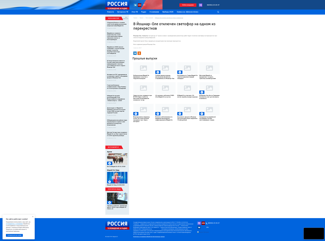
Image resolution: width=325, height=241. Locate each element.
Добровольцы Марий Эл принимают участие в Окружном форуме (141, 77)
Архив (109, 152)
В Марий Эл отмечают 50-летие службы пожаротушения (187, 96)
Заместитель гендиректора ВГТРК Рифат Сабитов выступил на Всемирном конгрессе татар (142, 98)
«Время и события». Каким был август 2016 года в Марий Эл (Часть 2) (117, 207)
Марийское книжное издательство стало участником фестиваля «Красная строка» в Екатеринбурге (114, 36)
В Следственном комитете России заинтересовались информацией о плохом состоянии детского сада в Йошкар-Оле (116, 64)
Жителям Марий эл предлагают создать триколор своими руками (207, 77)
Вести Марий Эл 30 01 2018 (116, 166)
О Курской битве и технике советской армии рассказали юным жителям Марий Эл (116, 24)
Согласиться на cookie (14, 235)
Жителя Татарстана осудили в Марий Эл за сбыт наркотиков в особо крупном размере (117, 134)
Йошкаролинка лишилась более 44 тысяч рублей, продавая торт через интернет (141, 119)
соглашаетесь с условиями (14, 223)
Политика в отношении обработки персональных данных (149, 236)
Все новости (125, 18)
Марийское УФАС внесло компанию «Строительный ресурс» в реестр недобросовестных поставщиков (115, 50)
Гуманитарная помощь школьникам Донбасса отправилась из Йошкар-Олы (164, 77)
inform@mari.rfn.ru (156, 229)
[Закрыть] (33, 217)
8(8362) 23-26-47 (213, 5)
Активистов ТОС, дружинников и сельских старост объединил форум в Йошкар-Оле (117, 76)
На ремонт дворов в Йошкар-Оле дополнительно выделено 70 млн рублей (187, 118)
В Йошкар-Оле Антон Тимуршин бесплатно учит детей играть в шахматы (209, 97)
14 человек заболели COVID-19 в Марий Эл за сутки (164, 96)
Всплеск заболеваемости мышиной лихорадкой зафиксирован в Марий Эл (163, 118)
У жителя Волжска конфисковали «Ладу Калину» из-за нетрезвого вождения (116, 87)
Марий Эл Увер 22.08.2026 (115, 185)
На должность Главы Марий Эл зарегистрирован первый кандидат (187, 77)
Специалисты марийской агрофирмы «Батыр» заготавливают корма (207, 118)
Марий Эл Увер (113, 170)
